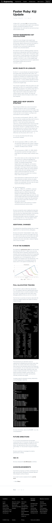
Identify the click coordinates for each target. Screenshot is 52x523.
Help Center (23, 502)
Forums (32, 506)
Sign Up (48, 1)
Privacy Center (6, 508)
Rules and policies (25, 514)
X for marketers (43, 508)
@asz (19, 481)
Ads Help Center (24, 506)
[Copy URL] (30, 18)
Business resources (44, 498)
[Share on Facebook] (27, 18)
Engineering (18, 1)
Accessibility (5, 505)
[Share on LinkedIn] (29, 18)
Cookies (13, 519)
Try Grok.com (5, 513)
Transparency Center (7, 509)
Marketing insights (44, 509)
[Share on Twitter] (25, 18)
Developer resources (33, 499)
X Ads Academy (43, 513)
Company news (15, 503)
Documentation (34, 505)
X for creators (24, 505)
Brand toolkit (14, 505)
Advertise (42, 502)
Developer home (34, 503)
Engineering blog (34, 511)
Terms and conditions (35, 519)
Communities (33, 508)
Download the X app (7, 511)
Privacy (23, 519)
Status (4, 503)
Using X (23, 503)
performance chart (25, 249)
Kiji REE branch (27, 461)
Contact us (23, 516)
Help (22, 498)
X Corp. (13, 498)
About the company (16, 502)
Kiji (26, 23)
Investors (14, 508)
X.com (4, 502)
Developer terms (34, 512)
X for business (43, 503)
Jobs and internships (16, 506)
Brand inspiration (43, 511)
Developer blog (34, 509)
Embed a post (6, 506)
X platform (5, 498)
